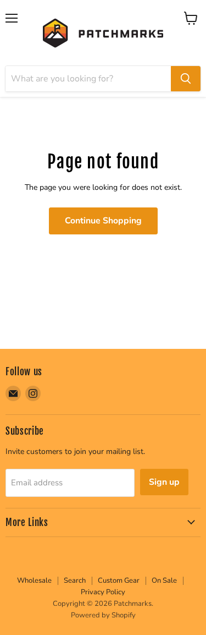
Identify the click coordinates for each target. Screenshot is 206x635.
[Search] (186, 78)
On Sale (164, 580)
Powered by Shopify (103, 615)
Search (75, 580)
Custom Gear (119, 580)
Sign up (164, 482)
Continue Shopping (103, 221)
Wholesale (34, 580)
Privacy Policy (103, 592)
